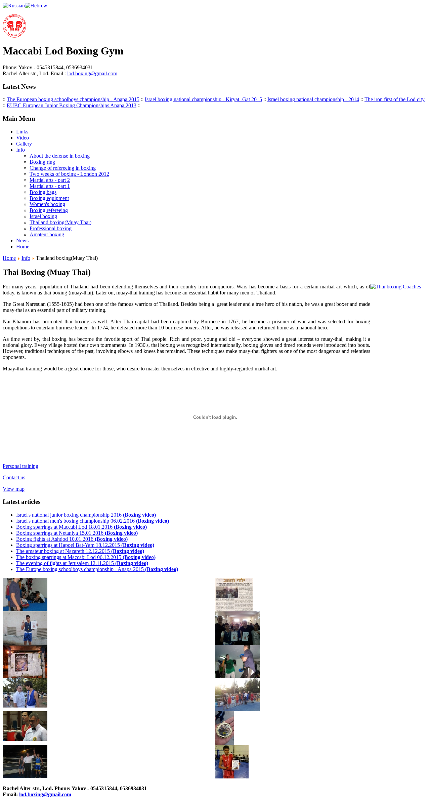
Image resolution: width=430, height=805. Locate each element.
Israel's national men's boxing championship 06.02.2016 (92, 521)
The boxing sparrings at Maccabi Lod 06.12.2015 (86, 557)
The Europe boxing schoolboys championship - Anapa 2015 (97, 569)
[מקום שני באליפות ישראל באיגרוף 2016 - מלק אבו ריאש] (232, 776)
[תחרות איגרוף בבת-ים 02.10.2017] (25, 739)
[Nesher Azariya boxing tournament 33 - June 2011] (25, 706)
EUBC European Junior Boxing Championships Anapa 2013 (71, 105)
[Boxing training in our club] (25, 609)
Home (9, 258)
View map (14, 489)
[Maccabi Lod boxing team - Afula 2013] (237, 643)
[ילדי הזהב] (234, 609)
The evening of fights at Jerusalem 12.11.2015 (82, 563)
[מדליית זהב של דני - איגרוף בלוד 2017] (224, 743)
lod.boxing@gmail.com (92, 73)
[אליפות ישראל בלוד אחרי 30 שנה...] (25, 676)
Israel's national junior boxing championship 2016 (86, 515)
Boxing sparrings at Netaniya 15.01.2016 (77, 533)
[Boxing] (237, 676)
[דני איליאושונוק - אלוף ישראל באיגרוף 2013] (25, 643)
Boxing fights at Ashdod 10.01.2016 (72, 539)
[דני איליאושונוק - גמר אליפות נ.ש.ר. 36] (25, 776)
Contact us (14, 477)
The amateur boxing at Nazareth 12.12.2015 (80, 551)
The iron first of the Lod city (394, 99)
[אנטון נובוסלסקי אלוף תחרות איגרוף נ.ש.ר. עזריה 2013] (237, 709)
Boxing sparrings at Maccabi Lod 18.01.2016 (81, 527)
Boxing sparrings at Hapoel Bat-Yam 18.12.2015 (85, 545)
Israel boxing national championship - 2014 (313, 99)
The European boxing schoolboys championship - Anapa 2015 (73, 99)
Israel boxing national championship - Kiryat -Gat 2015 (203, 99)
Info (26, 258)
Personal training (20, 466)
